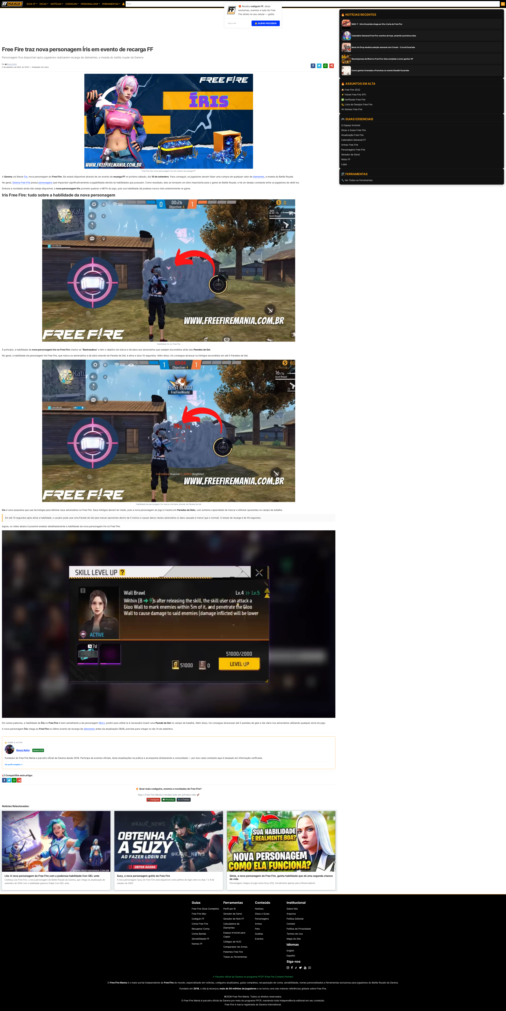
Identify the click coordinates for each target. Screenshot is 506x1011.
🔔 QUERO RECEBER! (266, 23)
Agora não (232, 23)
